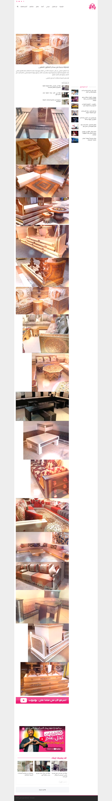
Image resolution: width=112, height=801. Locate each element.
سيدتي (48, 6)
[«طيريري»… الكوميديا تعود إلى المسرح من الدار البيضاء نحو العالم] (74, 106)
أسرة (42, 6)
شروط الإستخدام (80, 1)
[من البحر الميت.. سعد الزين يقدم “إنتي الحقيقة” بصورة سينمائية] (74, 112)
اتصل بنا (85, 1)
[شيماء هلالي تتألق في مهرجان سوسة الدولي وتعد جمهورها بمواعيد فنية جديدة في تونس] (74, 133)
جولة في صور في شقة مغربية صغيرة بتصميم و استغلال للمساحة (52, 86)
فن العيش (54, 6)
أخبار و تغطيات (23, 6)
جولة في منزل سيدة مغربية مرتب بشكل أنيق (52, 93)
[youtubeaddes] (42, 700)
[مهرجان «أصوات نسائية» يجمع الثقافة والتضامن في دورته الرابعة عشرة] (74, 99)
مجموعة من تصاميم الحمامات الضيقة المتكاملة (52, 100)
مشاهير (32, 6)
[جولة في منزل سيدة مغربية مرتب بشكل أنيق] (65, 94)
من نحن (95, 1)
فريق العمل (90, 1)
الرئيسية (61, 6)
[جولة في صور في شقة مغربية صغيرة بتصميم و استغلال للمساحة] (65, 87)
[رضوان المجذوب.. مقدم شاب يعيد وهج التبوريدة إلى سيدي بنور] (74, 126)
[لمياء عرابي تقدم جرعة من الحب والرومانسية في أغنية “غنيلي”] (74, 92)
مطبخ (37, 6)
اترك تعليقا (42, 790)
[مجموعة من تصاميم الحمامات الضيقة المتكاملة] (65, 102)
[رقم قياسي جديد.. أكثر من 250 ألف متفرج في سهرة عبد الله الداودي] (74, 119)
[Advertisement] (84, 58)
